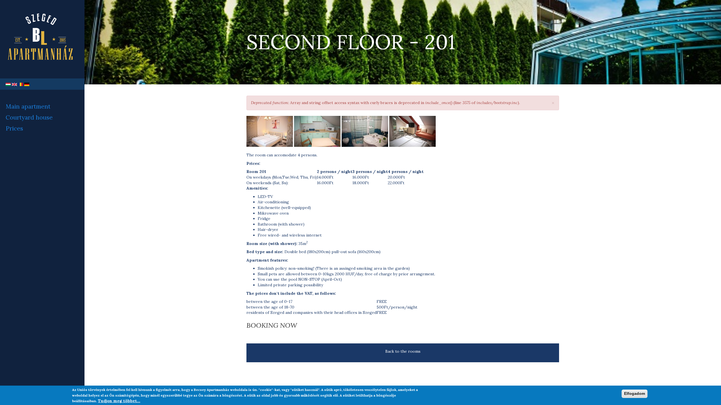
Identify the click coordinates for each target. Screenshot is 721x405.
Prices (14, 128)
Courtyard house (29, 117)
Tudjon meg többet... (119, 400)
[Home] (42, 39)
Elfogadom (634, 393)
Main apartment (28, 106)
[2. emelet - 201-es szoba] (269, 131)
